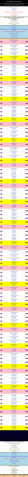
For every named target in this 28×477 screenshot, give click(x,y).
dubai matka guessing (22, 438)
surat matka (4, 440)
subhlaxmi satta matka (10, 434)
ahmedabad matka (2, 433)
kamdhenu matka (5, 433)
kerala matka (2, 430)
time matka (22, 430)
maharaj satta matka (26, 434)
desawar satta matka (11, 435)
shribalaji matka (13, 430)
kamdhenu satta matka (25, 437)
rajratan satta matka (16, 436)
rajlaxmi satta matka (25, 436)
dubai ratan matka (25, 440)
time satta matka (14, 434)
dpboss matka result (16, 440)
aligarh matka (19, 432)
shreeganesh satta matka (19, 435)
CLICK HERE (14, 24)
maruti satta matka (21, 434)
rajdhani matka (8, 432)
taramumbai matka (24, 431)
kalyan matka (14, 433)
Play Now (14, 43)
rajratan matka (5, 432)
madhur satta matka (3, 435)
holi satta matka (12, 436)
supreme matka (25, 432)
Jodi (1, 41)
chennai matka (7, 440)
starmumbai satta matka (2, 437)
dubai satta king (18, 438)
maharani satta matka (7, 435)
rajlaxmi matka (12, 432)
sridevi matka (7, 430)
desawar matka (14, 431)
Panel (26, 41)
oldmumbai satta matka (8, 438)
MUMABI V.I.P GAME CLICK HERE (14, 15)
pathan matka (24, 430)
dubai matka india (26, 438)
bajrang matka (17, 433)
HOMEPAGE (14, 473)
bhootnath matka (12, 440)
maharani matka (10, 431)
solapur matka (17, 431)
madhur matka (7, 431)
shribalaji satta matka (2, 434)
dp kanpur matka (14, 439)
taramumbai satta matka (24, 435)
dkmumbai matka (24, 433)
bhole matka (11, 433)
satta (15, 438)
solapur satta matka (15, 435)
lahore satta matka (5, 436)
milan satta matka (9, 436)
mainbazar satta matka (4, 438)
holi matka (3, 432)
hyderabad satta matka (11, 437)
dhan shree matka (21, 440)
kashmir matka (20, 433)
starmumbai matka (16, 432)
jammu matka (9, 433)
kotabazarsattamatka (13, 438)
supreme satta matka (16, 437)
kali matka (10, 430)
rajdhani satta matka (21, 436)
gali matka (16, 430)
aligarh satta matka (7, 437)
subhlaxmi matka (19, 430)
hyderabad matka (22, 432)
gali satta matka (6, 434)
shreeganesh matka (20, 431)
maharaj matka (4, 431)
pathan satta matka (18, 434)
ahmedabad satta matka (20, 437)
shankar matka (4, 430)
